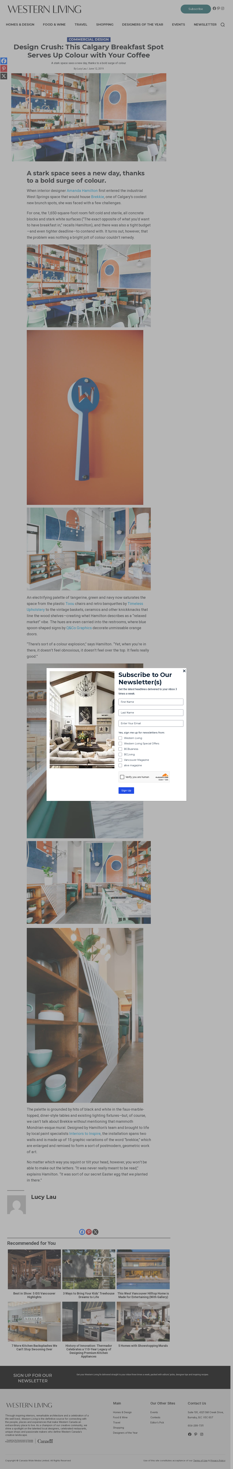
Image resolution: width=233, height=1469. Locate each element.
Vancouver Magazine (136, 759)
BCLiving (129, 754)
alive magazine (133, 765)
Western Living (133, 738)
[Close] (184, 671)
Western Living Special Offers (141, 743)
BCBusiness (131, 749)
